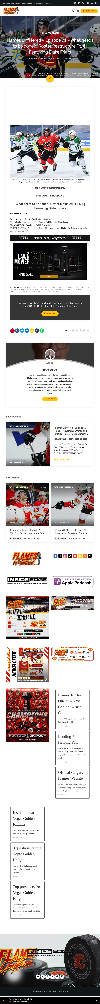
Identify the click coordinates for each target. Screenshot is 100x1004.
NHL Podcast (38, 292)
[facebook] (55, 556)
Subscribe (89, 11)
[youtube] (75, 556)
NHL (73, 289)
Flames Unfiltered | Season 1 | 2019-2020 (84, 73)
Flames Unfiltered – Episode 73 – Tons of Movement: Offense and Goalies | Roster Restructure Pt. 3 (71, 430)
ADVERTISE (53, 969)
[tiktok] (70, 556)
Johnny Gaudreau (81, 287)
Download (49, 313)
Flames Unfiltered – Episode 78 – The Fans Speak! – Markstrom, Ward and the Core (27, 533)
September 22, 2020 (78, 439)
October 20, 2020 (77, 538)
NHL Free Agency (62, 522)
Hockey (23, 287)
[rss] (85, 556)
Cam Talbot (15, 289)
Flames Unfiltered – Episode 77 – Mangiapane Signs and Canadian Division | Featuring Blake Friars (71, 533)
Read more (61, 459)
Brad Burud (26, 292)
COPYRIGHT (66, 969)
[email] (80, 556)
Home (41, 73)
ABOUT (31, 969)
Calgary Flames (52, 292)
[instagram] (65, 556)
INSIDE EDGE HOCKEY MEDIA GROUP (17, 3)
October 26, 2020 (32, 538)
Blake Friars (33, 287)
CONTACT (41, 969)
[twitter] (60, 556)
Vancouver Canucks (48, 287)
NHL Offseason (51, 73)
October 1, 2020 (53, 58)
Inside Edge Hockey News (32, 289)
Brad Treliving (63, 73)
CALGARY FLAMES (44, 3)
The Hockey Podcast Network (57, 289)
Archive (49, 398)
